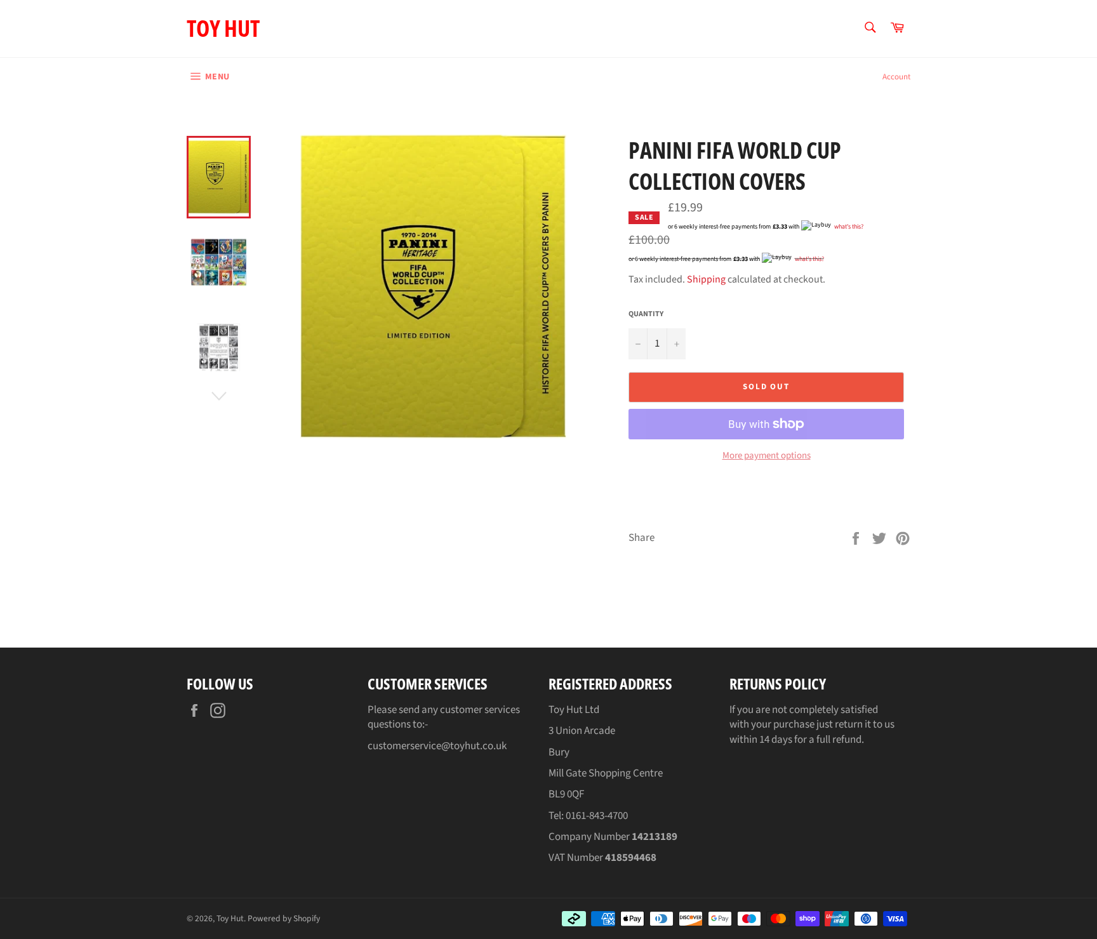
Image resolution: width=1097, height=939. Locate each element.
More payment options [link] (766, 456)
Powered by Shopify (284, 918)
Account (896, 77)
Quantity (645, 314)
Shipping (706, 279)
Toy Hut (223, 28)
